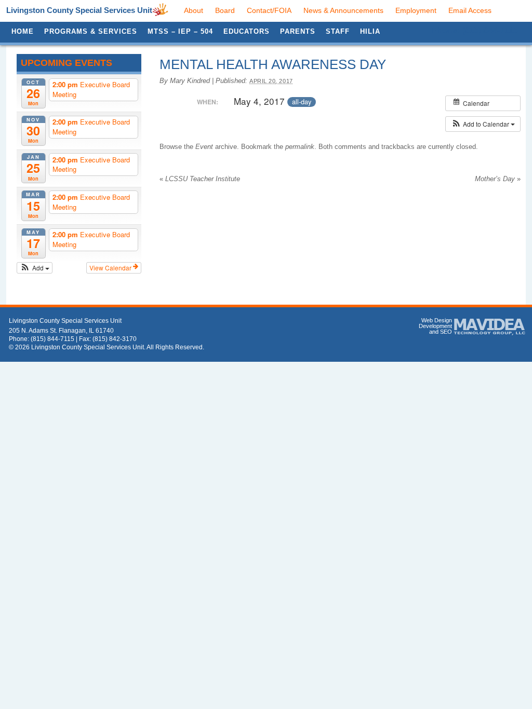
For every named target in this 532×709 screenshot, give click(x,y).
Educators (246, 31)
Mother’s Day (498, 179)
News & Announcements (343, 10)
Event (204, 147)
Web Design (436, 320)
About (193, 10)
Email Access (469, 10)
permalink (299, 147)
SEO (446, 332)
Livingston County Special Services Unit (79, 10)
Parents (297, 31)
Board (225, 10)
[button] (34, 268)
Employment (415, 10)
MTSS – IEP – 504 (180, 31)
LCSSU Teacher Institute (199, 179)
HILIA (370, 31)
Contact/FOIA (269, 10)
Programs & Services (90, 31)
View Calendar (111, 267)
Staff (338, 31)
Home (22, 31)
